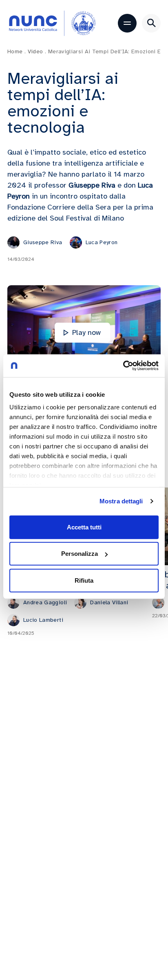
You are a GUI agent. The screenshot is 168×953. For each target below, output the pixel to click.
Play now (86, 332)
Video (37, 51)
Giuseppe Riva (42, 242)
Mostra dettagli (121, 501)
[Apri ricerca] (151, 23)
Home (16, 51)
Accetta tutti (84, 526)
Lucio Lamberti (43, 619)
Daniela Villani (109, 602)
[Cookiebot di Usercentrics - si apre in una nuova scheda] (123, 366)
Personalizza (79, 553)
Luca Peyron (102, 242)
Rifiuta (84, 580)
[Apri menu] (127, 23)
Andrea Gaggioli (45, 602)
